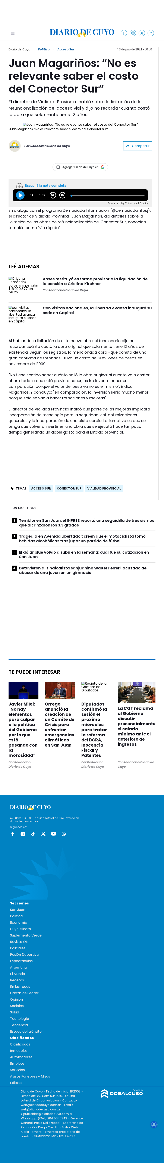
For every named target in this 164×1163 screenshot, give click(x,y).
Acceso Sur (41, 488)
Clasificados (20, 1044)
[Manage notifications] (154, 1124)
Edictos (16, 1082)
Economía (18, 922)
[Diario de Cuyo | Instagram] (133, 33)
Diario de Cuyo (19, 49)
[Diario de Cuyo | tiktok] (150, 33)
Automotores (21, 1057)
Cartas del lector (24, 993)
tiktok (33, 833)
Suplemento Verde (26, 935)
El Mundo (17, 973)
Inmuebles (19, 1050)
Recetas (17, 980)
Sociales (17, 1005)
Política (44, 49)
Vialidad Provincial (104, 488)
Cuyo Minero (20, 928)
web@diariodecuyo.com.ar (41, 1105)
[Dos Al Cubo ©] (122, 1096)
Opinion (16, 999)
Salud (14, 1012)
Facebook (12, 833)
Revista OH (19, 941)
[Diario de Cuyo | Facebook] (124, 33)
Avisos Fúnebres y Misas (30, 1076)
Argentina (18, 967)
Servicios (17, 1069)
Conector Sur (69, 488)
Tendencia (19, 1025)
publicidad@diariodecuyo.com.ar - (49, 1114)
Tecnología (19, 1018)
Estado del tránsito (26, 1031)
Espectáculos (21, 961)
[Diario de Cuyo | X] (142, 33)
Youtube (53, 833)
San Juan (17, 909)
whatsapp (63, 833)
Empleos (17, 1063)
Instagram (22, 833)
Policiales (17, 948)
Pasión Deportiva (24, 954)
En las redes (20, 986)
